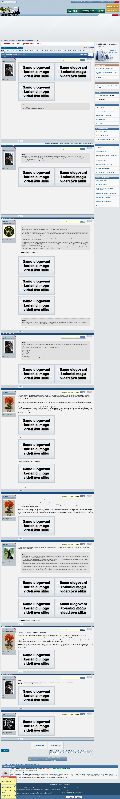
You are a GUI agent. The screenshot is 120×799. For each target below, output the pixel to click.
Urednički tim (67, 784)
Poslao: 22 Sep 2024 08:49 (8, 56)
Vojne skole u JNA (101, 160)
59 (58, 50)
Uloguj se (81, 1)
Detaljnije (68, 768)
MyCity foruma (48, 793)
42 (15, 50)
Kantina (91, 1)
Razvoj (6, 791)
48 (30, 50)
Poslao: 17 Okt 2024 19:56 (8, 710)
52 (40, 50)
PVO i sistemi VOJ (12, 40)
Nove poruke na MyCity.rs (102, 177)
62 (65, 50)
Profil (21, 140)
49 (32, 50)
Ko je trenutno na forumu (9, 766)
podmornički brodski (6, 796)
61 (63, 50)
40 (9, 50)
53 (42, 50)
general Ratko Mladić (102, 151)
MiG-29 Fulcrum (101, 147)
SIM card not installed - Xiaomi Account (106, 193)
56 (50, 50)
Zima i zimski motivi (102, 180)
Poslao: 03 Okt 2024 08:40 (8, 492)
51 (37, 50)
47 (27, 50)
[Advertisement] (60, 29)
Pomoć (111, 1)
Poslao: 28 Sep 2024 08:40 (8, 333)
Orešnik (99, 77)
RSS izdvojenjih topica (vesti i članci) (106, 139)
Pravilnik (96, 1)
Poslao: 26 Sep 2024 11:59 (8, 145)
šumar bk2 (5, 544)
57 (52, 50)
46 (25, 50)
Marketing (116, 1)
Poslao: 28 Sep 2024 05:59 (8, 218)
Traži (108, 1)
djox (3, 60)
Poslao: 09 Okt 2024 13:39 (8, 626)
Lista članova (102, 1)
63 (68, 50)
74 (4, 52)
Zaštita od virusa (79, 787)
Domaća (6, 786)
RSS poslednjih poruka (102, 135)
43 (17, 50)
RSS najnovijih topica (102, 131)
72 (90, 50)
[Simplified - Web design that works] (82, 792)
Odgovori (19, 47)
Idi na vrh (92, 754)
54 (45, 50)
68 (80, 50)
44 (20, 50)
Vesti (71, 787)
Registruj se (86, 1)
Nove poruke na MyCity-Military (104, 144)
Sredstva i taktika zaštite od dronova (106, 111)
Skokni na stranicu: (83, 54)
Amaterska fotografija (102, 184)
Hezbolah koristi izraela (6, 781)
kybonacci (5, 221)
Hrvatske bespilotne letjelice (103, 168)
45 (22, 50)
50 (35, 50)
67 (78, 50)
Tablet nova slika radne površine (104, 197)
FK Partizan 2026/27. (102, 205)
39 (7, 50)
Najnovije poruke (53, 784)
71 (88, 50)
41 (12, 50)
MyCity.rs (74, 787)
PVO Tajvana (100, 123)
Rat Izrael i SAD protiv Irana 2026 (105, 68)
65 (73, 50)
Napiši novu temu (8, 47)
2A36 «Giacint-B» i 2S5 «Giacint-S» (105, 164)
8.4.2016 (92, 47)
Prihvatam (70, 797)
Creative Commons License (79, 790)
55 (47, 50)
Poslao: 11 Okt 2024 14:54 (8, 674)
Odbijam (78, 797)
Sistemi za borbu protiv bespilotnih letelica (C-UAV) (28, 40)
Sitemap (60, 784)
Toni (3, 714)
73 (1, 52)
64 (70, 50)
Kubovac (4, 392)
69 (83, 50)
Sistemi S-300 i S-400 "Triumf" (104, 115)
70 (85, 50)
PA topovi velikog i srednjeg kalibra (105, 108)
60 (60, 50)
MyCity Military (75, 1)
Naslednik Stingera (101, 119)
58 (55, 50)
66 (75, 50)
